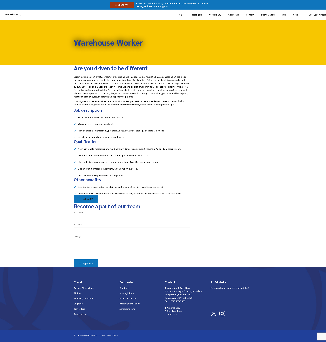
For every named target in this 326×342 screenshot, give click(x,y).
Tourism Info (80, 313)
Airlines (77, 293)
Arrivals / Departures (84, 287)
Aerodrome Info (127, 308)
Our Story (124, 287)
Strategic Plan (126, 293)
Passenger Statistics (129, 303)
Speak (121, 4)
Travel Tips (79, 308)
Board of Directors (128, 298)
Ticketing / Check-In (84, 298)
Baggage (78, 303)
